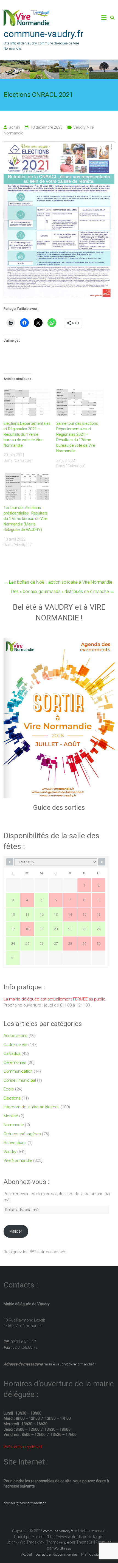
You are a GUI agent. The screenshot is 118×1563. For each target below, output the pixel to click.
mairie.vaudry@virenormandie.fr (70, 1364)
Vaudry (79, 127)
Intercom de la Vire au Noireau (32, 1106)
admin (14, 127)
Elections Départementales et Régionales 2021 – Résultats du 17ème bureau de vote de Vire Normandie (27, 434)
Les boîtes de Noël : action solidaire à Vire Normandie (58, 582)
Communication (18, 1071)
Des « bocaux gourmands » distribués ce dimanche (62, 591)
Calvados (12, 1053)
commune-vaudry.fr (43, 33)
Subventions (15, 1142)
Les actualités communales (56, 1554)
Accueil (26, 1554)
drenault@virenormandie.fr (25, 1503)
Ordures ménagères (22, 1133)
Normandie (14, 1124)
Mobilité (11, 1116)
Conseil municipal (20, 1080)
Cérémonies (15, 1062)
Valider (16, 1231)
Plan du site (90, 1554)
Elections (12, 1098)
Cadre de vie (15, 1044)
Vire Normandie (18, 1160)
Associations (15, 1035)
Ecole (9, 1089)
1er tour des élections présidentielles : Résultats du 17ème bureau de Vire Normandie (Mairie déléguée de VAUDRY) (26, 518)
